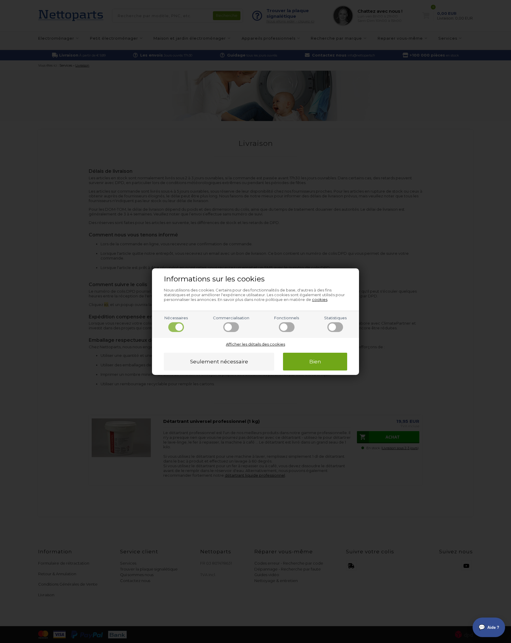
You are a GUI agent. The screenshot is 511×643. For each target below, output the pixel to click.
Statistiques (335, 317)
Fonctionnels (286, 317)
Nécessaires (176, 317)
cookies (319, 299)
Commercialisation (231, 317)
